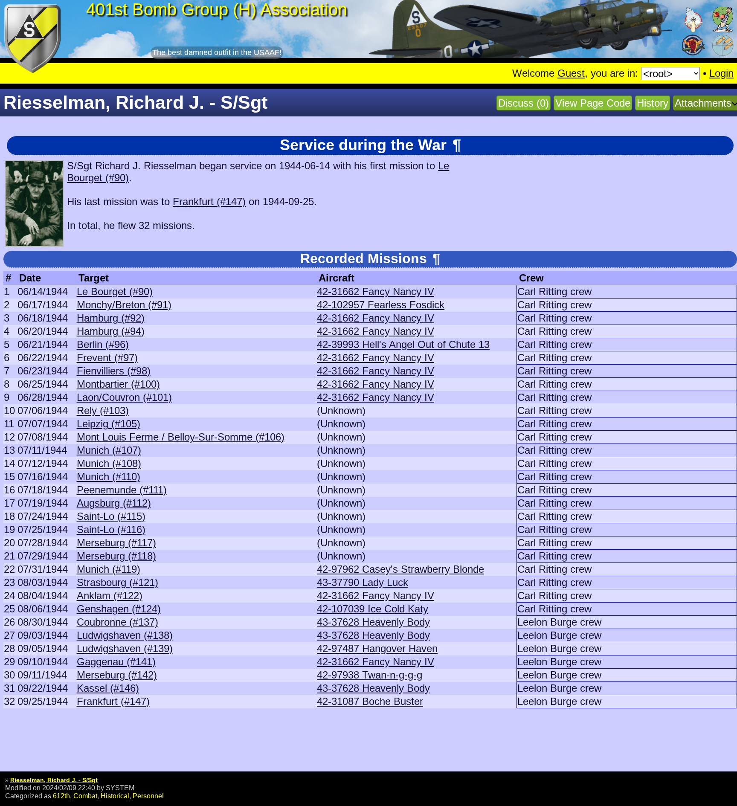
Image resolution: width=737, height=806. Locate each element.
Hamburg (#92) (111, 318)
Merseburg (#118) (116, 556)
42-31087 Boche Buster (370, 701)
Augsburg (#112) (114, 503)
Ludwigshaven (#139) (125, 648)
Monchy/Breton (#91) (124, 304)
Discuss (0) (523, 103)
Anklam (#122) (109, 595)
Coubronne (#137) (117, 622)
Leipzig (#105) (108, 423)
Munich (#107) (109, 450)
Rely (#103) (103, 410)
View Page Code (592, 103)
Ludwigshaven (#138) (125, 635)
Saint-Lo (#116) (111, 529)
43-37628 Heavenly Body (373, 622)
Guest (571, 73)
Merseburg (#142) (117, 675)
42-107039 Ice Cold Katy (372, 609)
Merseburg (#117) (116, 542)
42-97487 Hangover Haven (377, 648)
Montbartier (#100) (118, 384)
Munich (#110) (108, 476)
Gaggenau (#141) (116, 661)
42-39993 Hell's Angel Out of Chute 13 (403, 344)
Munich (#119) (108, 569)
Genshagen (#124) (119, 609)
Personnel (148, 796)
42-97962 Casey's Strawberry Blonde (400, 569)
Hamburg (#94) (111, 331)
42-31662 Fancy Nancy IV (375, 291)
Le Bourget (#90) (115, 291)
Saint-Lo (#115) (111, 516)
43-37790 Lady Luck (362, 582)
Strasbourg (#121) (117, 582)
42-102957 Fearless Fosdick (380, 304)
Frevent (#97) (107, 357)
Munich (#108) (109, 463)
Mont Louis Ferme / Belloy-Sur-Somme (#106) (180, 437)
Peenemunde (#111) (122, 490)
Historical (115, 796)
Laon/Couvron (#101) (124, 397)
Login (721, 73)
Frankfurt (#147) (209, 201)
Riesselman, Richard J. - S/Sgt (54, 780)
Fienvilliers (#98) (114, 371)
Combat (85, 796)
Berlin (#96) (103, 344)
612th (61, 796)
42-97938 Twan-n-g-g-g (369, 675)
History (652, 103)
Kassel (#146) (108, 688)
